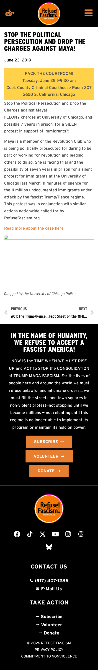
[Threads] (81, 534)
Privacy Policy (49, 649)
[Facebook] (17, 534)
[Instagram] (68, 534)
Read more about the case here (34, 228)
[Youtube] (55, 534)
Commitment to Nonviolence (49, 656)
